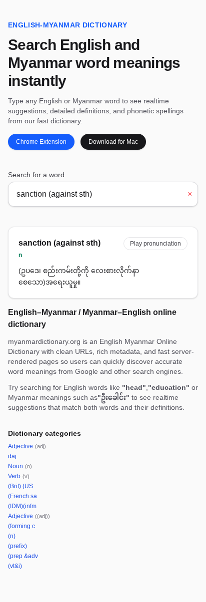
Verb (19, 476)
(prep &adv (23, 556)
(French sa (22, 496)
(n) (12, 536)
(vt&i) (15, 566)
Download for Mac (113, 141)
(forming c (21, 526)
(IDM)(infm (22, 506)
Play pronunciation (155, 243)
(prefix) (17, 546)
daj (12, 456)
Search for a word (36, 175)
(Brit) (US (20, 486)
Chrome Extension (41, 141)
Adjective (27, 446)
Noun (20, 466)
